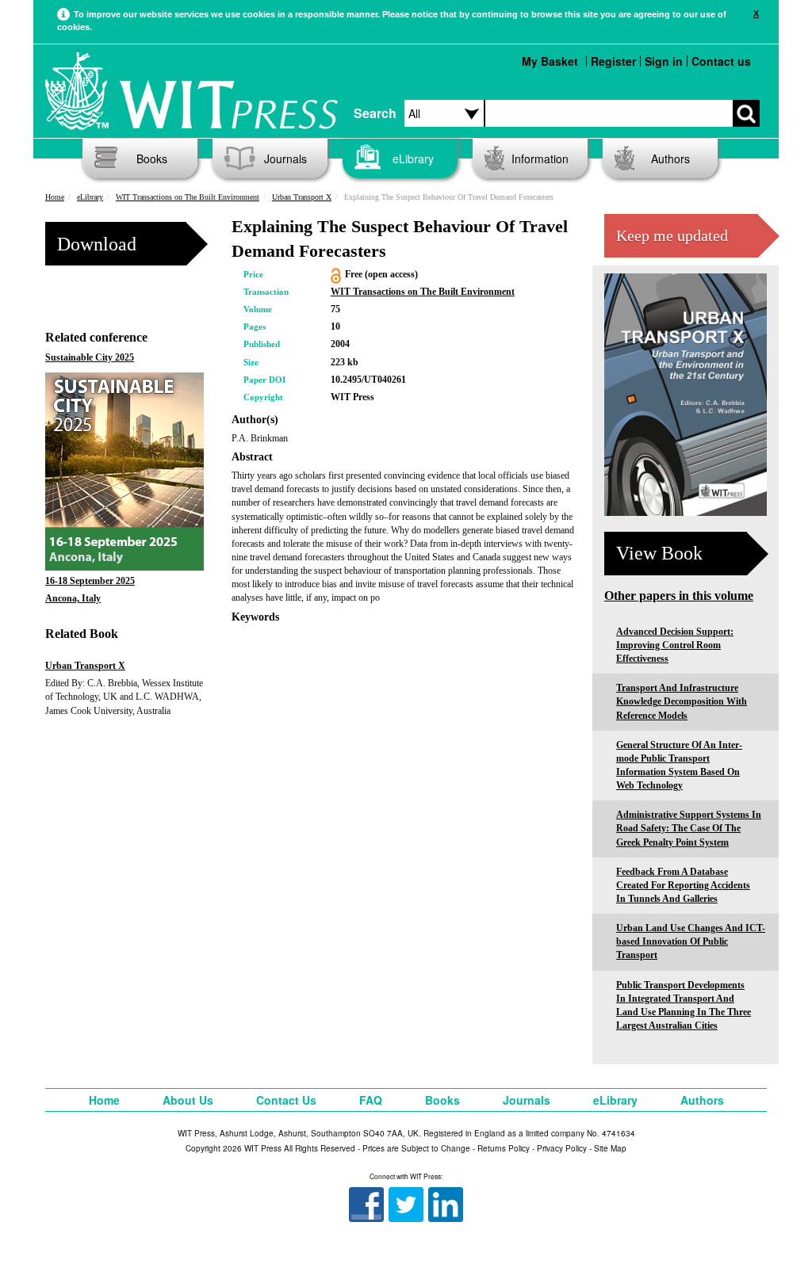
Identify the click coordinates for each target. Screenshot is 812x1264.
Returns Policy (503, 1148)
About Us (188, 1100)
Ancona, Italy (73, 598)
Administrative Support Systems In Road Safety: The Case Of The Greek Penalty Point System (688, 828)
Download (96, 244)
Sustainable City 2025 (89, 357)
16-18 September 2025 (90, 580)
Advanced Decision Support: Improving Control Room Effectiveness (674, 645)
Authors (670, 158)
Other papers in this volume (678, 595)
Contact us (721, 61)
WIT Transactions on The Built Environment (187, 197)
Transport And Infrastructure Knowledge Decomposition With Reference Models (681, 701)
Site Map (610, 1148)
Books (151, 158)
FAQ (370, 1100)
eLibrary (413, 158)
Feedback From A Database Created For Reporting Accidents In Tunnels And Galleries (683, 885)
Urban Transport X (301, 197)
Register (613, 61)
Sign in (664, 61)
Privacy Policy (562, 1148)
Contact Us (286, 1100)
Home (54, 197)
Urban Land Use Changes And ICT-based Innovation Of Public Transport (690, 941)
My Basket (550, 61)
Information (540, 158)
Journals (285, 158)
